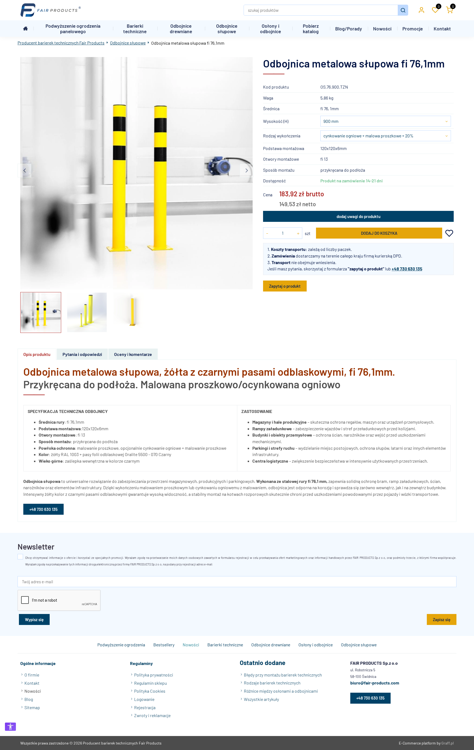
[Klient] (421, 10)
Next (246, 170)
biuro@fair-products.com (374, 683)
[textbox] (385, 121)
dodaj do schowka (449, 233)
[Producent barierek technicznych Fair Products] (50, 10)
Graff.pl (447, 743)
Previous (24, 170)
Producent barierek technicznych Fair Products (61, 42)
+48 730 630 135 (43, 509)
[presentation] (37, 354)
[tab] (37, 354)
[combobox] (385, 121)
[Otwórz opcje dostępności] (10, 727)
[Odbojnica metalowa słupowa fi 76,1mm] (136, 173)
